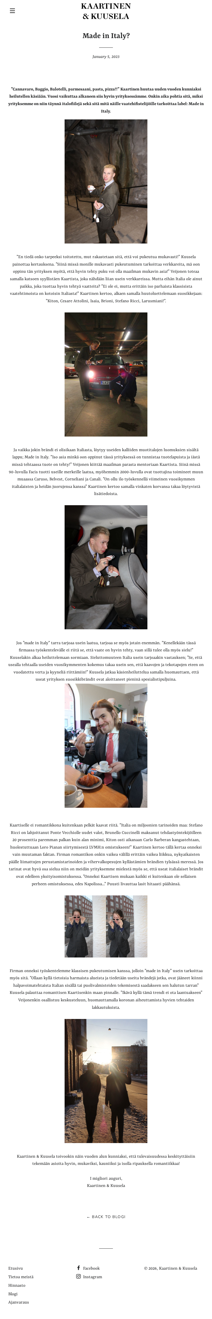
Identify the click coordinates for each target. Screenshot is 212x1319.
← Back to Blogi (106, 1216)
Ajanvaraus (18, 1302)
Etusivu (15, 1268)
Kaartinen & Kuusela (178, 1268)
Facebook (91, 1268)
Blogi (13, 1294)
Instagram (92, 1277)
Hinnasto (16, 1285)
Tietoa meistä (20, 1277)
